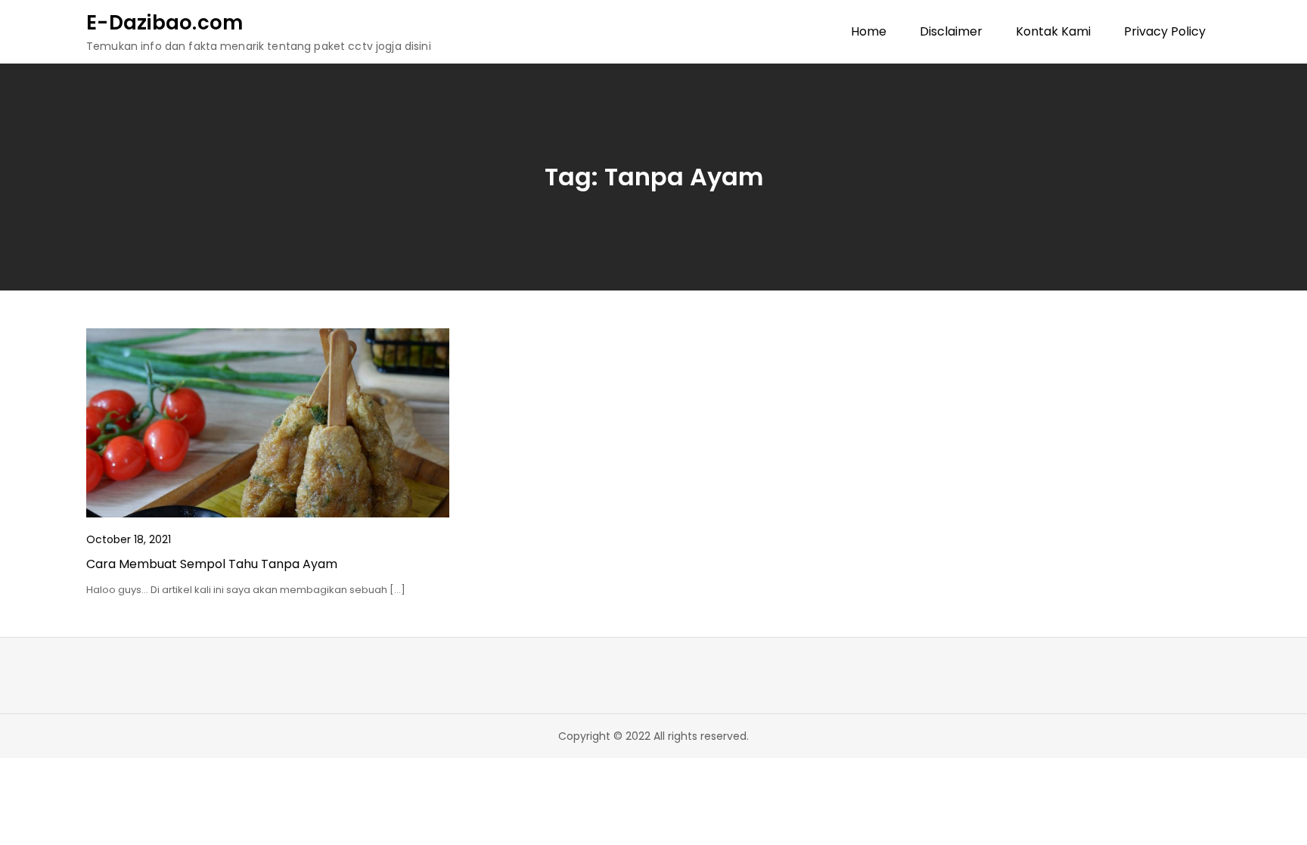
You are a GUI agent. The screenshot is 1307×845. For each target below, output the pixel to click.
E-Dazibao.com (164, 22)
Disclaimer (951, 31)
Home (868, 31)
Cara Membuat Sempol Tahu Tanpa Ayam (211, 564)
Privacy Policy (1165, 31)
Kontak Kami (1053, 31)
